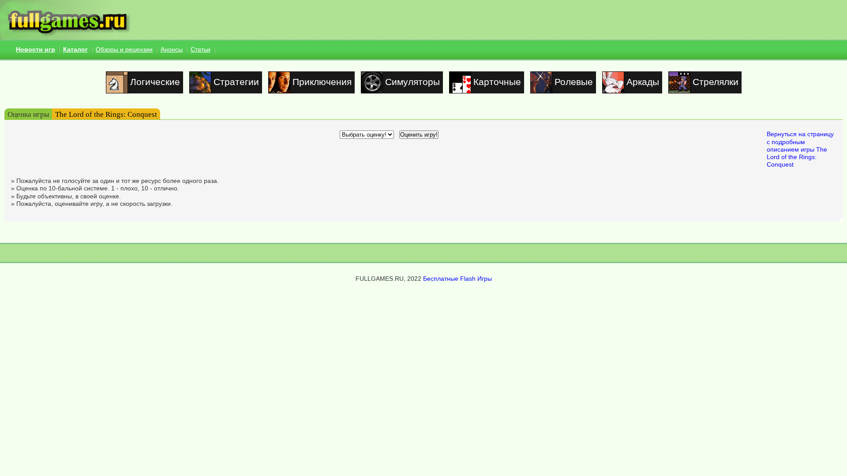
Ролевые (574, 82)
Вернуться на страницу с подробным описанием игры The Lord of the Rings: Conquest (800, 149)
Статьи (200, 49)
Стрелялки (715, 82)
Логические (155, 82)
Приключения (322, 82)
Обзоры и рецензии (124, 49)
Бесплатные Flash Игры (457, 278)
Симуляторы (412, 82)
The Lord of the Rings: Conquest (106, 114)
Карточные (497, 82)
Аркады (642, 82)
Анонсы (172, 49)
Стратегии (236, 82)
